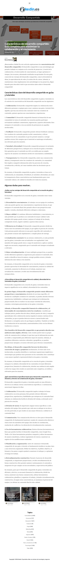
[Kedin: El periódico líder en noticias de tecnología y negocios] (29, 13)
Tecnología (8, 41)
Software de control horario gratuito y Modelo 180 (11, 496)
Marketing (28, 529)
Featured (28, 524)
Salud (28, 540)
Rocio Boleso (9, 60)
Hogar (28, 526)
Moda (28, 532)
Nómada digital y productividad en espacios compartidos (28, 496)
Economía (28, 518)
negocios (28, 535)
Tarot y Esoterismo (28, 543)
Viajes (28, 548)
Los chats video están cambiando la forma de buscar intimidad (45, 496)
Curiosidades (28, 515)
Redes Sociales (28, 537)
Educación (27, 521)
